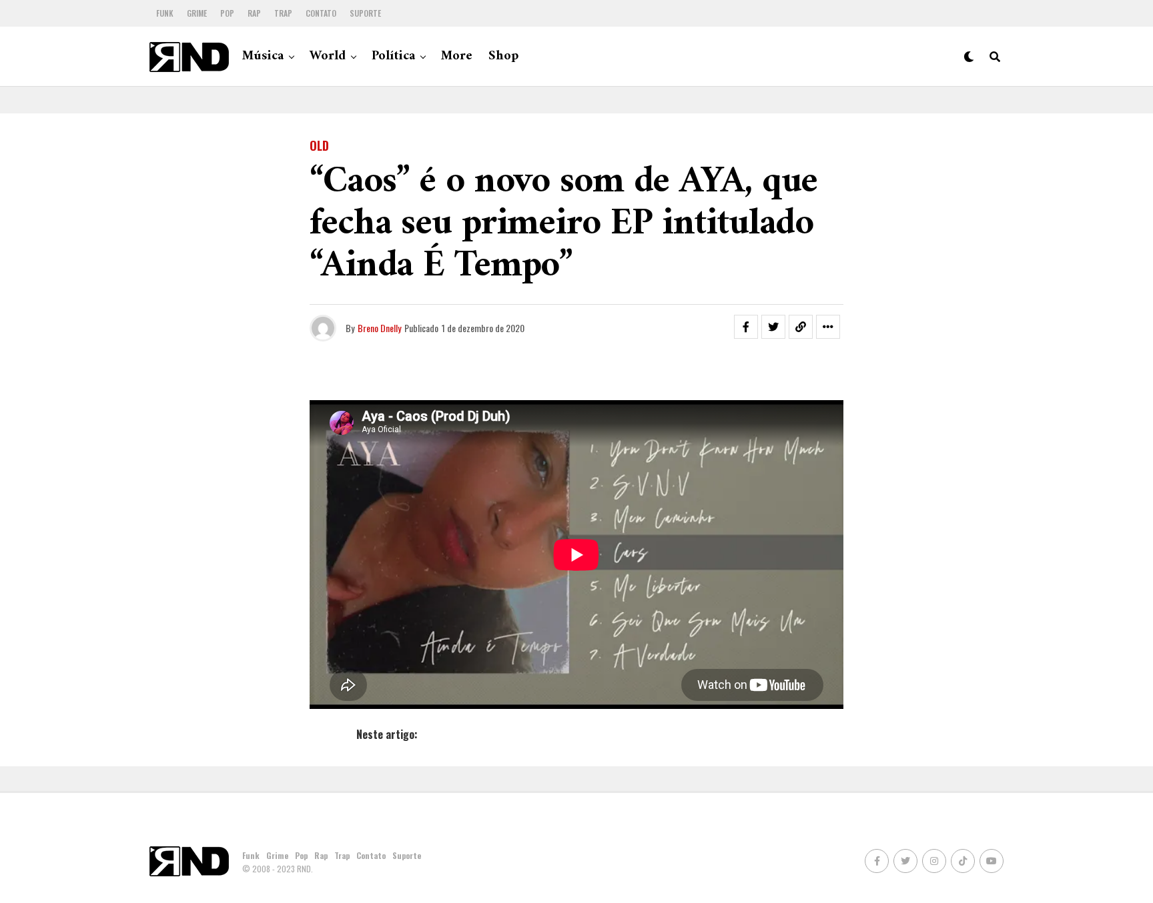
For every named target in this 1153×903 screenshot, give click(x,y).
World (328, 56)
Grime (197, 13)
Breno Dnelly (379, 328)
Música (263, 56)
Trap (283, 13)
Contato (321, 13)
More (456, 56)
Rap (254, 13)
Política (393, 56)
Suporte (365, 13)
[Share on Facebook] (746, 327)
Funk (164, 13)
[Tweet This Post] (773, 327)
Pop (227, 13)
